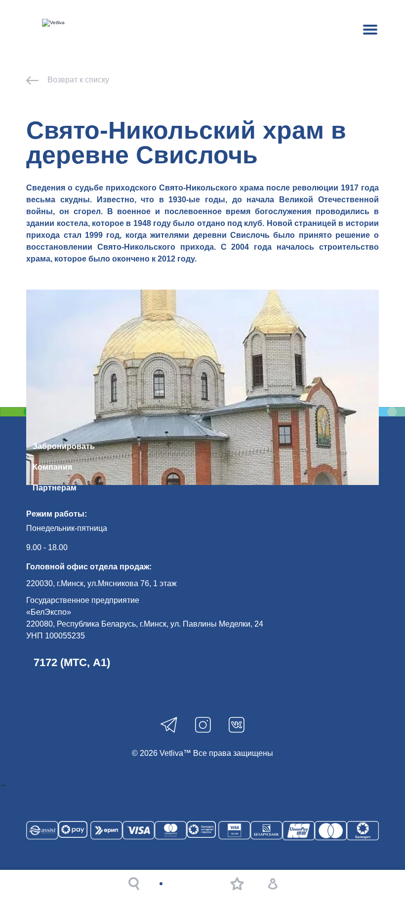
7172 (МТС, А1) (72, 662)
